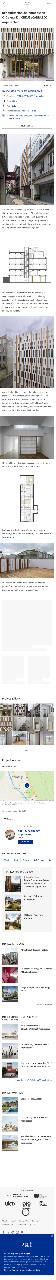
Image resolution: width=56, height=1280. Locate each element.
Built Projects (39, 860)
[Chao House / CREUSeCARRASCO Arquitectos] (10, 1051)
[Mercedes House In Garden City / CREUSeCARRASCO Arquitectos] (10, 1070)
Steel (16, 860)
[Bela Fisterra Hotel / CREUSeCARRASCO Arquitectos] (10, 1032)
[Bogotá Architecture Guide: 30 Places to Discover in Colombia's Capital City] (13, 884)
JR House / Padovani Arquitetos (33, 916)
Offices (19, 91)
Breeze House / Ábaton (31, 1098)
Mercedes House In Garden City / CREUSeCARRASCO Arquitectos (36, 1065)
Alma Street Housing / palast (34, 950)
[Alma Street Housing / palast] (10, 956)
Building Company (15, 115)
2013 (14, 105)
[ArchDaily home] (27, 3)
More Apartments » (44, 1004)
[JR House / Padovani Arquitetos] (13, 921)
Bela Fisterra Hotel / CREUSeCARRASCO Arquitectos (35, 1027)
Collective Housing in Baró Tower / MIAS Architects (36, 970)
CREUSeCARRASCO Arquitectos (30, 96)
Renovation (30, 91)
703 (13, 101)
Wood (6, 860)
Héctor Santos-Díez (27, 110)
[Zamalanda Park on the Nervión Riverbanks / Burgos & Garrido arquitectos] (10, 1143)
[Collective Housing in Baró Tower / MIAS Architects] (10, 975)
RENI (26, 115)
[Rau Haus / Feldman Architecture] (13, 903)
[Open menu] (3, 3)
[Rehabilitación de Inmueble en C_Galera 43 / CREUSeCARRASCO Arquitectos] (19, 710)
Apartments (8, 91)
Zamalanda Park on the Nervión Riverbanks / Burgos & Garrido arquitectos (36, 1140)
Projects (26, 860)
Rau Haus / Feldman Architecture (33, 898)
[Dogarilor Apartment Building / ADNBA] (10, 994)
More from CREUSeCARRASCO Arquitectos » (34, 1080)
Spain (40, 91)
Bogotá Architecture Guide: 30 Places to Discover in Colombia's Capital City (36, 883)
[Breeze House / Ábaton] (10, 1105)
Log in (49, 3)
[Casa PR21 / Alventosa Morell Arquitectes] (10, 1124)
